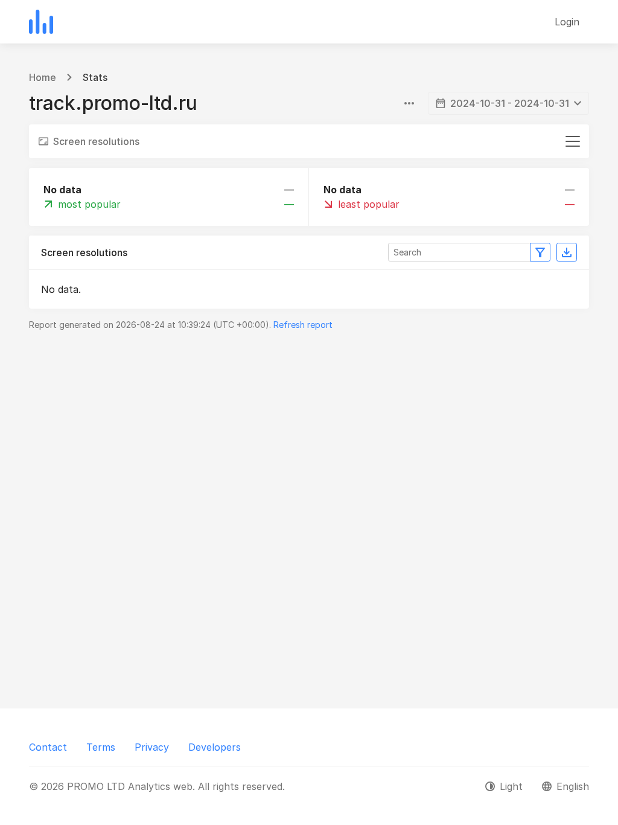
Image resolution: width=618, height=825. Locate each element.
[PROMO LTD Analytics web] (41, 22)
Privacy (152, 747)
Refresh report (303, 324)
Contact (48, 747)
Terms (100, 747)
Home (42, 77)
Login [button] (567, 22)
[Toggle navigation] (572, 141)
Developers (214, 747)
